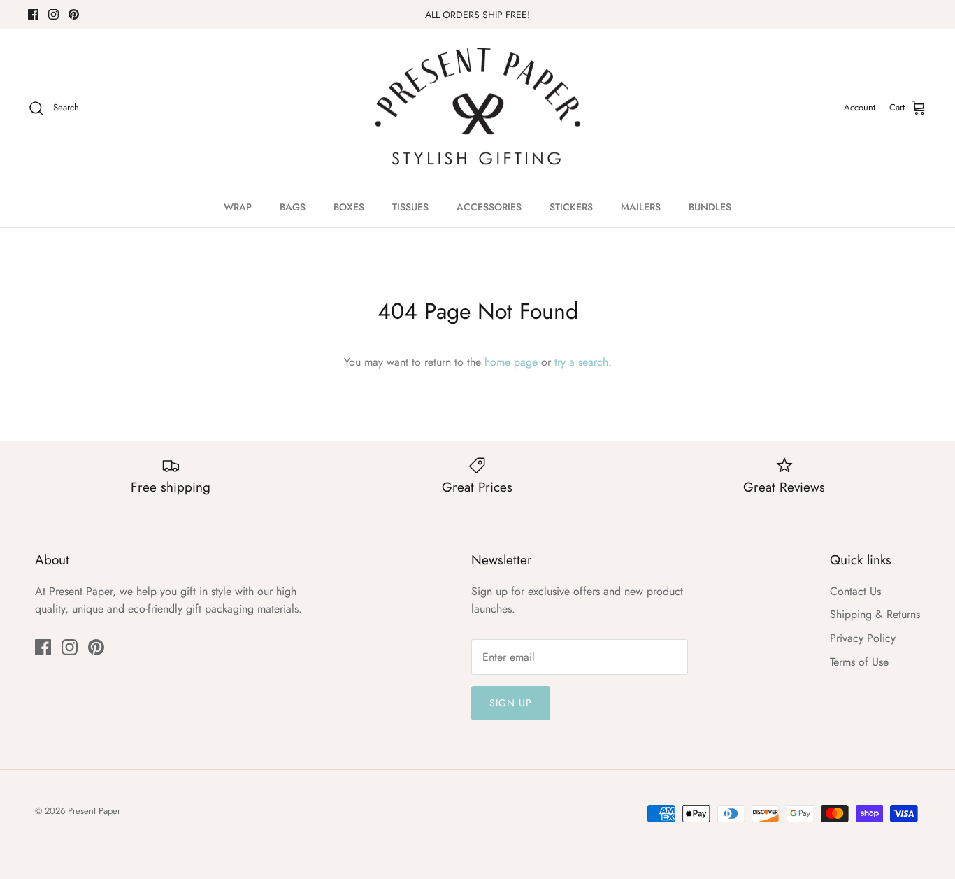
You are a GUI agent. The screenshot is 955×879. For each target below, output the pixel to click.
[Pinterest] (74, 14)
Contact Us (855, 591)
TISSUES (410, 207)
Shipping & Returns (875, 614)
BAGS (293, 207)
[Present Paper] (477, 108)
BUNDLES (710, 207)
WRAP (238, 207)
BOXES (348, 207)
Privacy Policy (863, 638)
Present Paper (94, 810)
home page (511, 362)
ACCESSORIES (489, 207)
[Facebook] (33, 14)
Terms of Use (859, 662)
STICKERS (571, 207)
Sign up (511, 703)
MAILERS (641, 207)
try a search (581, 362)
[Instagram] (53, 14)
